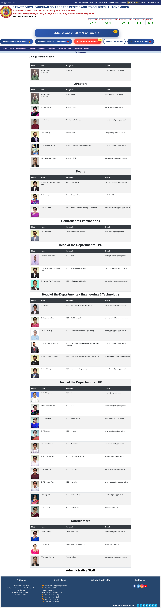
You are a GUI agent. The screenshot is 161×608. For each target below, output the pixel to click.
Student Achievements (114, 41)
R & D (69, 48)
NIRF (105, 2)
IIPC (96, 2)
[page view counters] (146, 605)
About (12, 48)
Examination (78, 48)
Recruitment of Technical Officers (15, 41)
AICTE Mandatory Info (81, 2)
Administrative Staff (80, 570)
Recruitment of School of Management (52, 41)
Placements (62, 48)
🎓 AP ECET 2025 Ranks (139, 41)
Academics (32, 48)
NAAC (101, 2)
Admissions (51, 48)
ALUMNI (111, 2)
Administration (21, 48)
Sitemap (143, 2)
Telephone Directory (52, 601)
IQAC (91, 2)
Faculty (86, 48)
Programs (41, 48)
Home (5, 48)
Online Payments (120, 2)
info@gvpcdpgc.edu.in (8, 3)
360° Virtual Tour (153, 2)
